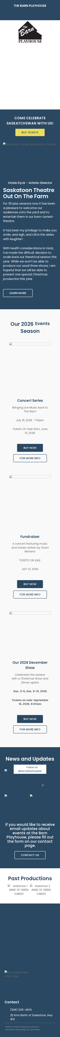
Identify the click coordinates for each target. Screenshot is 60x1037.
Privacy (35, 1027)
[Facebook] (52, 1028)
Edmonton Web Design (15, 1029)
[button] (30, 14)
